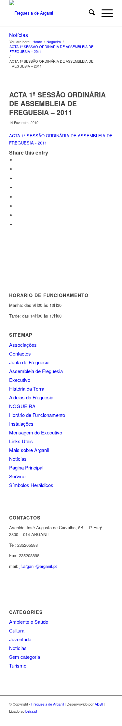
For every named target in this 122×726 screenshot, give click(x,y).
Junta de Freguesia (29, 362)
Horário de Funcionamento (37, 414)
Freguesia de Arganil (47, 704)
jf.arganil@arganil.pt (38, 566)
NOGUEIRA (22, 406)
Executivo (19, 379)
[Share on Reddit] (17, 215)
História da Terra (26, 388)
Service (17, 476)
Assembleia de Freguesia (36, 371)
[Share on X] (17, 169)
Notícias (18, 35)
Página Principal (26, 467)
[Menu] (104, 13)
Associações (23, 344)
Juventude (20, 639)
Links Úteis (21, 441)
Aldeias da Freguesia (31, 397)
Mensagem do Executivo (35, 432)
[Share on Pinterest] (17, 178)
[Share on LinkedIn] (17, 187)
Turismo (17, 665)
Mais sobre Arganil (29, 449)
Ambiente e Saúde (28, 621)
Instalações (21, 423)
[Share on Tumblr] (17, 197)
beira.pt (31, 711)
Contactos (20, 353)
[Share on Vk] (17, 206)
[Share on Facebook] (17, 160)
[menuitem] (88, 13)
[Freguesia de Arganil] (50, 13)
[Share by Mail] (17, 224)
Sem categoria (24, 656)
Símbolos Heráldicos (31, 485)
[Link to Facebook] (108, 718)
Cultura (16, 630)
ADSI (99, 704)
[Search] (88, 13)
